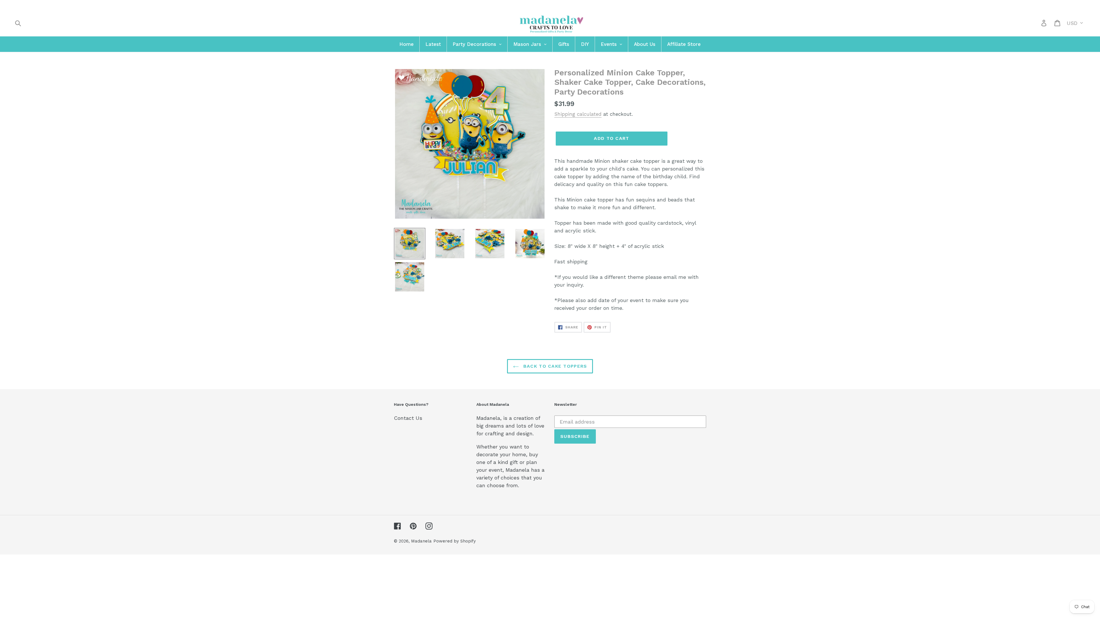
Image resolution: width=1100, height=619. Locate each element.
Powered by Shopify (454, 541)
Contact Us (408, 418)
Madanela (421, 541)
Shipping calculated (578, 114)
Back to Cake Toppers (554, 366)
